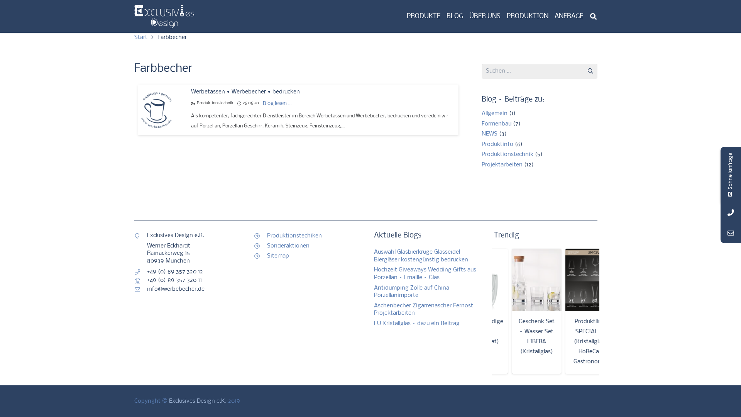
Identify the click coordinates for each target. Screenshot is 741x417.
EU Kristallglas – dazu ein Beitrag (417, 323)
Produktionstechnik (215, 103)
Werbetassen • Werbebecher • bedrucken (245, 92)
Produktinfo (497, 144)
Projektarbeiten (502, 165)
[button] (593, 16)
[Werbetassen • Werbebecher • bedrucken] (156, 110)
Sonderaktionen (288, 246)
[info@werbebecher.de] (140, 289)
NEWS (489, 134)
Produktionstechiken (294, 236)
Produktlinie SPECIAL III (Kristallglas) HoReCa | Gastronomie (585, 342)
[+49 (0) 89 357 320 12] (140, 272)
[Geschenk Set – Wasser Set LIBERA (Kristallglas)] (531, 280)
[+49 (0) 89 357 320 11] (140, 280)
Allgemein (495, 113)
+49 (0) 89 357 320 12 (175, 272)
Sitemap (278, 256)
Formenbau (496, 124)
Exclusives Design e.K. (198, 401)
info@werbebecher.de (176, 289)
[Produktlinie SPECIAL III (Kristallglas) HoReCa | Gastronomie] (585, 280)
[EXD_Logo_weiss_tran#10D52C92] (164, 16)
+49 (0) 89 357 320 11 (174, 280)
